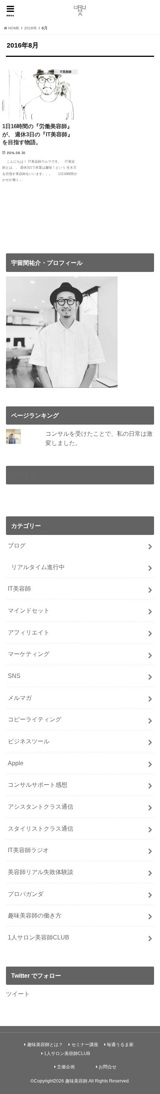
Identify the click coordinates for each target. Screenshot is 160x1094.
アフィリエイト (28, 632)
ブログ (17, 545)
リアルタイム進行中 (38, 567)
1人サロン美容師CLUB (38, 937)
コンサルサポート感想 (37, 784)
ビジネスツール (28, 741)
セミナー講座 (84, 1044)
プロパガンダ (26, 893)
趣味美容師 (76, 1081)
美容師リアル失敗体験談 (40, 872)
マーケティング (28, 653)
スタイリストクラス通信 (40, 828)
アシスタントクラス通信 (40, 806)
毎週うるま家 (120, 1044)
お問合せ (107, 1067)
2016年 (30, 28)
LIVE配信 (23, 475)
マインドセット (28, 610)
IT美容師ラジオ (28, 850)
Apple (15, 763)
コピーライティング (34, 719)
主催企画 (66, 1067)
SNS (14, 675)
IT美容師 (19, 588)
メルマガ (20, 697)
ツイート (18, 993)
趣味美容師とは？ (45, 1044)
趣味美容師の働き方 (34, 915)
